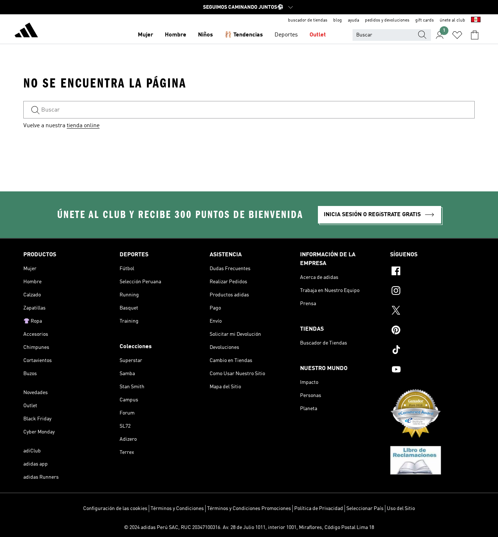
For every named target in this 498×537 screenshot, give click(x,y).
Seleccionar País (365, 508)
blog (337, 20)
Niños (205, 35)
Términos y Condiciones (177, 508)
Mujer (145, 35)
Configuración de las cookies (115, 508)
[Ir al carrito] (474, 35)
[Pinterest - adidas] (432, 331)
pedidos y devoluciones (387, 20)
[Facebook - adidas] (432, 272)
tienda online (83, 126)
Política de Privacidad (318, 508)
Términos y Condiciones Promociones (249, 508)
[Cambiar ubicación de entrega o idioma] (475, 20)
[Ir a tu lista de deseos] (457, 35)
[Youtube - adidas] (432, 370)
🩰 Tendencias (244, 35)
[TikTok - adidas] (432, 351)
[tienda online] (26, 31)
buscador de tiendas (307, 20)
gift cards (424, 20)
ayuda (353, 20)
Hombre (175, 35)
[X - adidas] (432, 311)
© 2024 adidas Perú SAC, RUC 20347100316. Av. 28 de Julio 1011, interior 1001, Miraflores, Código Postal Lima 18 (249, 527)
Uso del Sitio (401, 508)
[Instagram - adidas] (432, 291)
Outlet (318, 35)
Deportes (286, 35)
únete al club (452, 20)
